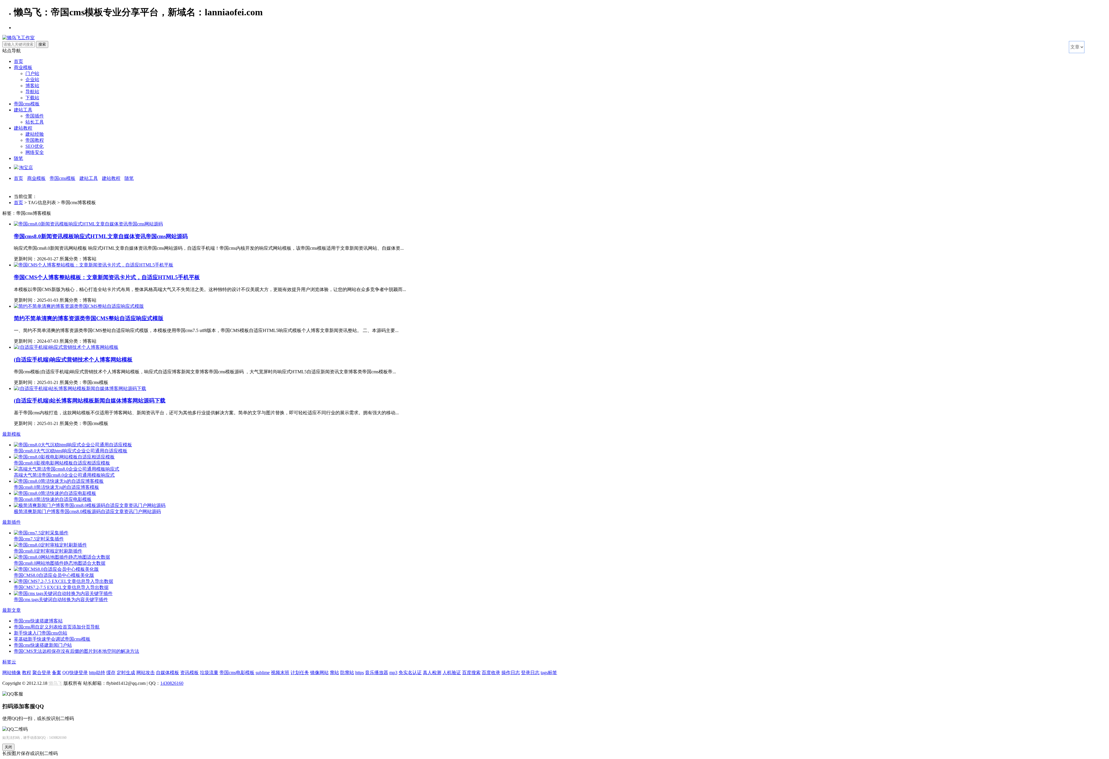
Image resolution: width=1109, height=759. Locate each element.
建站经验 (34, 134)
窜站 (334, 672)
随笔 (18, 158)
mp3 (393, 672)
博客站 (32, 85)
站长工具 (34, 122)
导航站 (32, 91)
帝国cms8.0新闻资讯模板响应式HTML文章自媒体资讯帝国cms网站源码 (101, 236)
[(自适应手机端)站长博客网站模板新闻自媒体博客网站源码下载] (80, 388)
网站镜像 (11, 672)
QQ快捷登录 (75, 672)
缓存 (111, 672)
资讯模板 (189, 672)
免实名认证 (410, 672)
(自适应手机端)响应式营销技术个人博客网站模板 (73, 360)
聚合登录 (41, 672)
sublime (263, 672)
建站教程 (23, 128)
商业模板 (23, 67)
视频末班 (280, 672)
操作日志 (510, 672)
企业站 (32, 79)
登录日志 (530, 672)
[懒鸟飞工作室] (18, 37)
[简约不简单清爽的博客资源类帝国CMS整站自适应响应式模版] (79, 306)
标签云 (9, 661)
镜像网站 (319, 672)
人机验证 (451, 672)
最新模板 (11, 434)
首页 (18, 61)
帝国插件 (34, 115)
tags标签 (549, 672)
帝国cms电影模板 (236, 672)
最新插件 (11, 522)
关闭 (8, 747)
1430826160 (171, 683)
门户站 (32, 73)
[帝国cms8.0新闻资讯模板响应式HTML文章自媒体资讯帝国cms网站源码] (88, 223)
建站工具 (23, 109)
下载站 (32, 97)
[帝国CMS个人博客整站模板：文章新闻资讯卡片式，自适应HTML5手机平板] (93, 264)
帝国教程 (34, 140)
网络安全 (34, 152)
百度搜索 (471, 672)
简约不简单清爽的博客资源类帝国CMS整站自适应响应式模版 (88, 318)
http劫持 (97, 672)
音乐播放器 (376, 672)
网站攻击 (145, 672)
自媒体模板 (167, 672)
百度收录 (491, 672)
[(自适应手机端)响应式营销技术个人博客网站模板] (66, 347)
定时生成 (126, 672)
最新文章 (11, 610)
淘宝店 (26, 167)
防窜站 (347, 672)
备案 (56, 672)
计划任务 (300, 672)
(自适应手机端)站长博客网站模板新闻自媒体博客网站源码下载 (89, 401)
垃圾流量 (209, 672)
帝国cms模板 (27, 103)
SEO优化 (34, 146)
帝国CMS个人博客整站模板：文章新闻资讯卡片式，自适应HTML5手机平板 (107, 277)
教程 (26, 672)
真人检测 (432, 672)
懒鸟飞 (55, 683)
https (359, 672)
